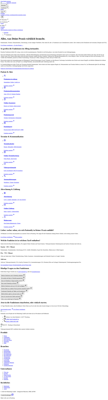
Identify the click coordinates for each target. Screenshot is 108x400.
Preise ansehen (18, 237)
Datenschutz (7, 387)
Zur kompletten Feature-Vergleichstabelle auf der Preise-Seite (16, 265)
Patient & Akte (4, 68)
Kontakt (3, 13)
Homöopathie (7, 352)
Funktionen (3, 7)
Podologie (6, 364)
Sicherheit (6, 341)
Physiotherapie (7, 355)
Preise (2, 9)
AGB (5, 389)
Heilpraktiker (7, 351)
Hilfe (5, 343)
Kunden (6, 373)
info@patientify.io (22, 271)
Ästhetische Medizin (9, 362)
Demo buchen (7, 375)
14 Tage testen (7, 376)
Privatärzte (6, 349)
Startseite (6, 32)
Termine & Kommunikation (15, 68)
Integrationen (7, 338)
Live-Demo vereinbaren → (7, 45)
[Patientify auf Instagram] (12, 395)
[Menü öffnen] (2, 17)
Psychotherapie (7, 354)
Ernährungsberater (8, 365)
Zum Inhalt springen (6, 1)
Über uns (6, 372)
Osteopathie (7, 361)
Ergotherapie (7, 358)
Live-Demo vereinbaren (10, 15)
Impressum (6, 386)
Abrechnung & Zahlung (28, 68)
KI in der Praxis (8, 340)
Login (2, 15)
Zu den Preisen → (18, 45)
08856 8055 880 (12, 321)
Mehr (2, 12)
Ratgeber (6, 379)
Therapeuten (7, 357)
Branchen (3, 5)
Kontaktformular (36, 271)
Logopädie (6, 359)
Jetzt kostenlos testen (21, 15)
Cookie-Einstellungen (6, 395)
